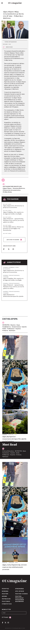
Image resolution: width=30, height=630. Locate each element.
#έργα (18, 325)
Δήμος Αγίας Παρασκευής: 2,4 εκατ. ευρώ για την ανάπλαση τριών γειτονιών (14, 567)
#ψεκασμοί (12, 330)
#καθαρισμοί (11, 328)
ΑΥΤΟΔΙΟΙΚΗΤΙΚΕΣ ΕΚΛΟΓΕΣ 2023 (13, 186)
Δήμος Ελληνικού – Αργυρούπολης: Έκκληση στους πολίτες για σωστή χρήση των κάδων (13, 220)
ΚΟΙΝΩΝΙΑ (5, 267)
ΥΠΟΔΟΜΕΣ (6, 276)
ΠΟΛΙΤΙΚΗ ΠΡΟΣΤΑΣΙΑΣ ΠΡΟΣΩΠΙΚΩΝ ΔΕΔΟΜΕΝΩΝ (19, 599)
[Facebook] (5, 249)
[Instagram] (14, 249)
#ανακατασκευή (16, 326)
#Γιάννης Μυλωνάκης (8, 451)
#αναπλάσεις (6, 453)
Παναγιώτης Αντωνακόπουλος (12, 190)
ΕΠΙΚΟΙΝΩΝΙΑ (19, 588)
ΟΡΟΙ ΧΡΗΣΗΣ (19, 591)
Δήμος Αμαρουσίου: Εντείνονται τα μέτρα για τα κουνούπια (13, 206)
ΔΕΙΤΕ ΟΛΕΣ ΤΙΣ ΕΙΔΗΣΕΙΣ (13, 239)
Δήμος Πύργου (8, 188)
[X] (9, 249)
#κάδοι (4, 328)
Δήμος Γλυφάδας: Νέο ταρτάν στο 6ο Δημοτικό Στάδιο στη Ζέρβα (13, 213)
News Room (9, 47)
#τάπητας (5, 330)
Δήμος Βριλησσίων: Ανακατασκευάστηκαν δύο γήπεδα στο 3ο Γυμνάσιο (13, 296)
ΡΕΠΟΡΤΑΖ (5, 562)
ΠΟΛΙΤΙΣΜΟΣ (6, 601)
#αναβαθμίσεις (6, 326)
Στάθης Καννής (8, 192)
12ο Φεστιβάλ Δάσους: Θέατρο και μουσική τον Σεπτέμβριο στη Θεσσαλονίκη (13, 228)
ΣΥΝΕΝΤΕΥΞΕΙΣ (7, 604)
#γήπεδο (24, 326)
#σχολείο (18, 328)
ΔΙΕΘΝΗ (4, 596)
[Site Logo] (15, 3)
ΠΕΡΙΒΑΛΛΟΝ (11, 267)
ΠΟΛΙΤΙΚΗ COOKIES (21, 593)
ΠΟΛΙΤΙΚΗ (5, 593)
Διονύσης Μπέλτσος (19, 188)
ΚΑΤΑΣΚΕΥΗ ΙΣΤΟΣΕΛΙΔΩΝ (11, 628)
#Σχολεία (13, 325)
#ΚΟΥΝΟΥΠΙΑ (6, 325)
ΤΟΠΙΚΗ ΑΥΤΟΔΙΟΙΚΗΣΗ (11, 41)
